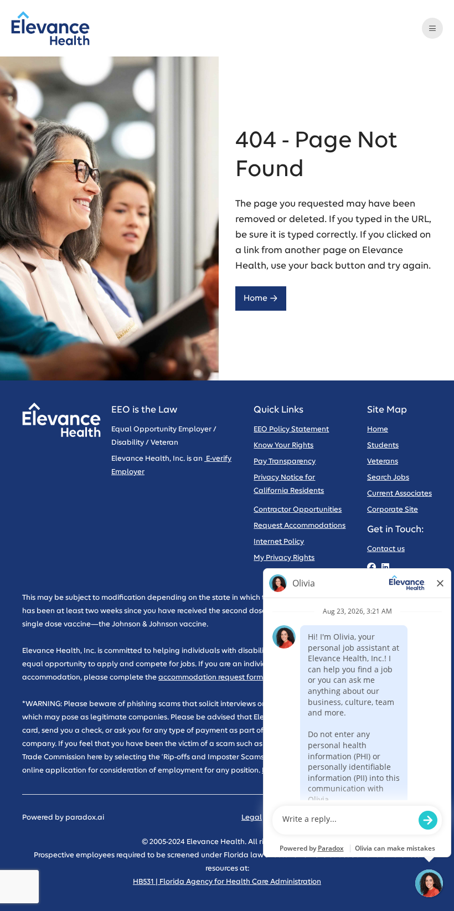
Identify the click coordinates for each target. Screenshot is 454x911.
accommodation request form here (219, 677)
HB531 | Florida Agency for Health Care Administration (227, 882)
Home (255, 298)
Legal (251, 817)
